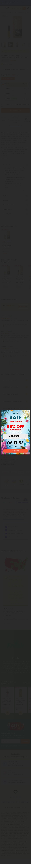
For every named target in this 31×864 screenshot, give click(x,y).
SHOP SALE (15, 451)
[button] (15, 436)
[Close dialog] (28, 411)
